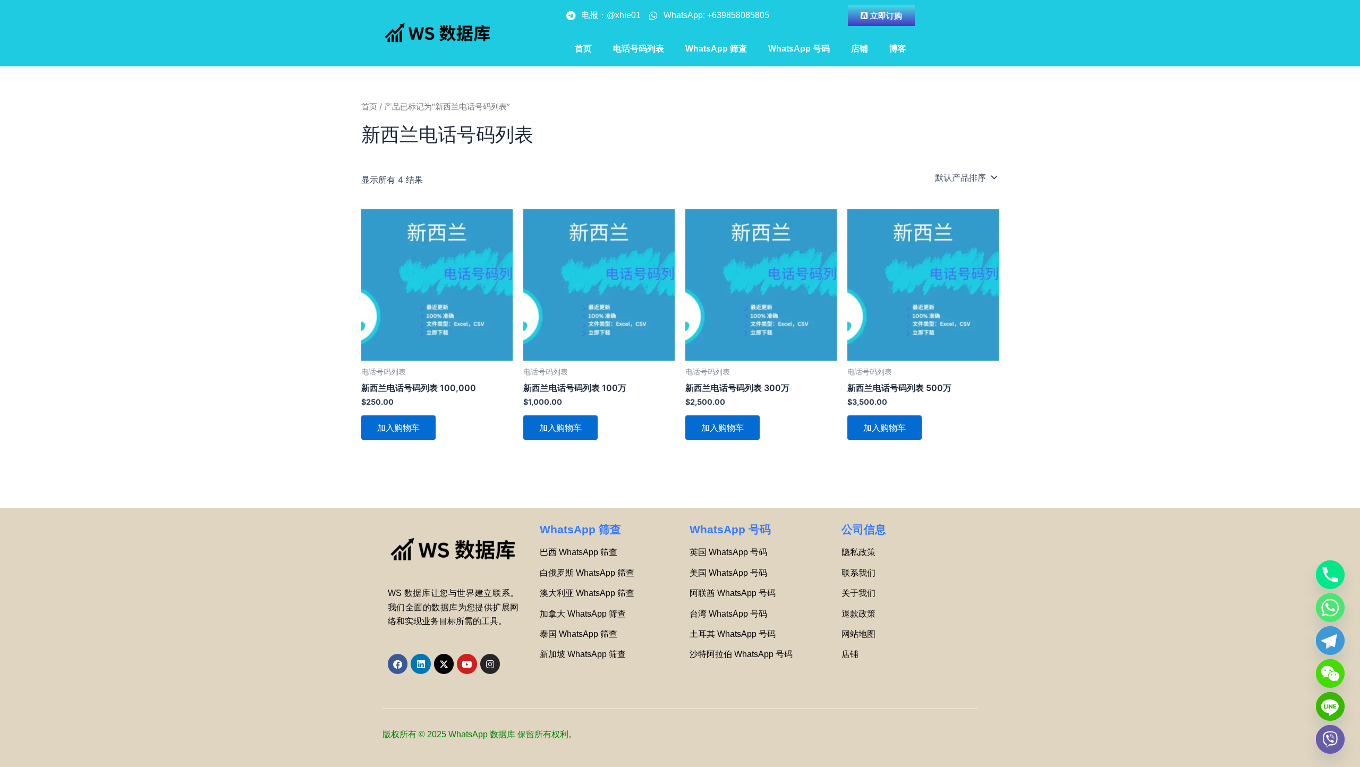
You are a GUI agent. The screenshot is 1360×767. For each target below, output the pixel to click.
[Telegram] (1330, 640)
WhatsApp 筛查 (716, 48)
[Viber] (1330, 739)
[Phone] (1330, 574)
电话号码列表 (638, 48)
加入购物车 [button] (398, 427)
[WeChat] (1330, 673)
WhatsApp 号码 (799, 48)
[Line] (1330, 706)
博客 (897, 48)
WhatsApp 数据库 (481, 734)
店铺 (859, 48)
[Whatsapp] (1330, 607)
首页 (583, 48)
